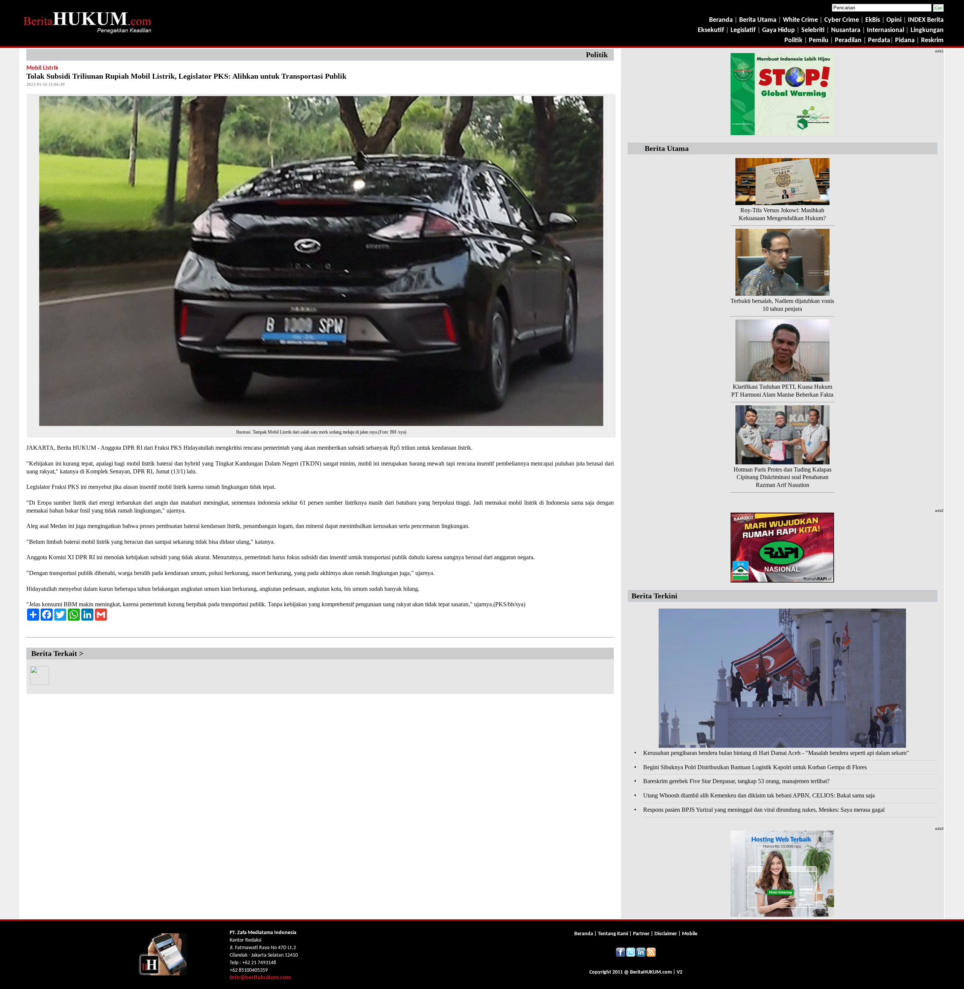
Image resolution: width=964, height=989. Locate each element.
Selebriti (813, 30)
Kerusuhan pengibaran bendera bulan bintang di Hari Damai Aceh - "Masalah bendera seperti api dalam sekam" (776, 753)
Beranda (721, 20)
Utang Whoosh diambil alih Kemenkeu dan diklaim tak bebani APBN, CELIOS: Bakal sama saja (759, 795)
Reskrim (932, 40)
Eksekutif (712, 30)
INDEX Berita (926, 20)
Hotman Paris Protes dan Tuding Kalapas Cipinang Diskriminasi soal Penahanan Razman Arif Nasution (782, 477)
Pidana (905, 40)
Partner (641, 934)
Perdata (879, 40)
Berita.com (651, 972)
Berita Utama (758, 20)
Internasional (885, 30)
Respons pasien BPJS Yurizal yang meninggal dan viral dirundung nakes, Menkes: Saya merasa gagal (764, 809)
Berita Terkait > (57, 653)
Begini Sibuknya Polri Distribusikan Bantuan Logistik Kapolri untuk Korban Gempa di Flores (755, 767)
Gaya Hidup (778, 30)
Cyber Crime (842, 20)
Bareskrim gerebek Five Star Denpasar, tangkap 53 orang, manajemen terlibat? (736, 781)
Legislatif (743, 30)
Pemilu (818, 40)
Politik (793, 40)
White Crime (801, 20)
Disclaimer (665, 934)
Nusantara (845, 30)
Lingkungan (927, 30)
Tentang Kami (613, 934)
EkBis (873, 20)
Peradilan (847, 40)
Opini (893, 20)
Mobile (689, 934)
